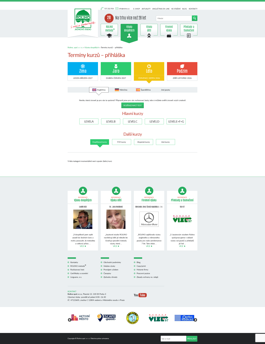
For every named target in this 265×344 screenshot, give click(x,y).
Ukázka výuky (109, 266)
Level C (132, 121)
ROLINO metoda (109, 29)
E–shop (136, 9)
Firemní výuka (169, 29)
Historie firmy (142, 269)
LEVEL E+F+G (176, 121)
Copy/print (141, 266)
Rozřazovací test (133, 105)
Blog (184, 9)
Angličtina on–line (160, 9)
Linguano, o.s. (76, 277)
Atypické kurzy (143, 142)
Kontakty (193, 9)
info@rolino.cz (124, 8)
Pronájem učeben (111, 269)
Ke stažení (175, 9)
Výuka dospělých (129, 29)
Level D (154, 121)
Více (82, 246)
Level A (89, 121)
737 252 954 (109, 8)
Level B (110, 121)
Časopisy (107, 273)
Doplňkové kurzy (99, 142)
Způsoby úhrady (110, 277)
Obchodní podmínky (112, 262)
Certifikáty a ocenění (79, 273)
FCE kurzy (121, 142)
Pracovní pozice (143, 273)
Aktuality (146, 9)
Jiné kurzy (165, 142)
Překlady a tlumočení (189, 29)
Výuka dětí (149, 29)
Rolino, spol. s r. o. (75, 47)
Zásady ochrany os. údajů (147, 277)
